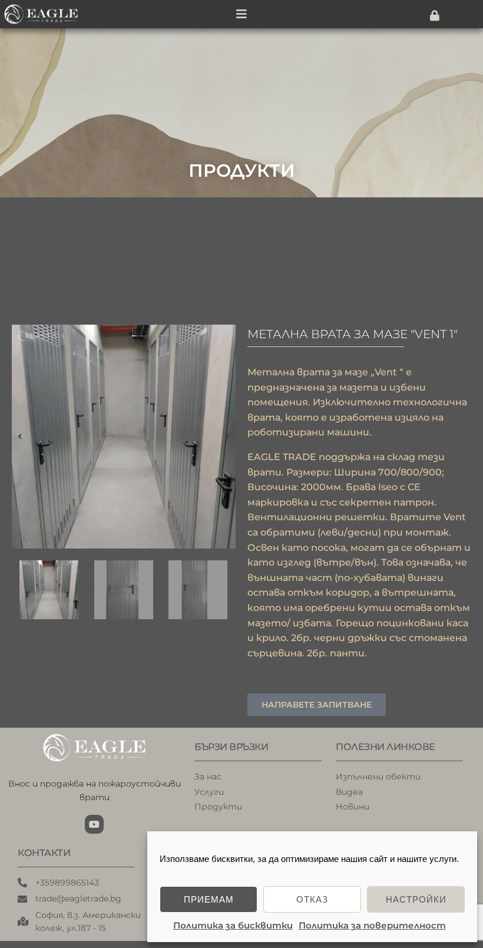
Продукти (241, 170)
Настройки (416, 899)
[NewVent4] (124, 437)
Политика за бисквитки (233, 925)
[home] (48, 14)
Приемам (209, 899)
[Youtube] (94, 824)
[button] (20, 436)
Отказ (312, 899)
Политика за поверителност (372, 925)
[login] (434, 15)
